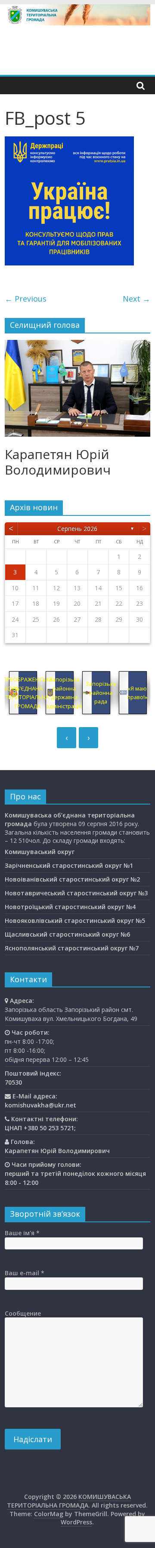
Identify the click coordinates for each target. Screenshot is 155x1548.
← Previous (25, 298)
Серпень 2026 (77, 528)
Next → (136, 298)
